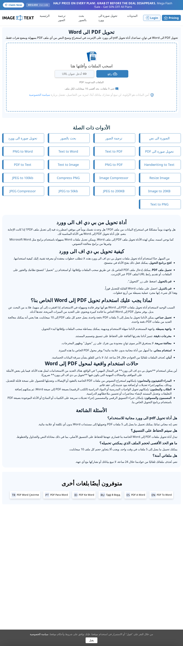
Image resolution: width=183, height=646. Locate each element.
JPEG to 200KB (114, 191)
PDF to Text (22, 164)
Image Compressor (113, 178)
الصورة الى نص (159, 138)
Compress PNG (68, 178)
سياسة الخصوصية (39, 634)
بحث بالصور (68, 138)
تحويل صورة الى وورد (22, 138)
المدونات (132, 16)
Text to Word (68, 151)
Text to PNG (159, 204)
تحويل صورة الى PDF (159, 151)
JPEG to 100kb (22, 178)
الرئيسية (45, 16)
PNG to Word (23, 151)
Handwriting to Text (159, 164)
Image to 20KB (159, 191)
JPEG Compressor (22, 191)
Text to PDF (113, 151)
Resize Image (159, 178)
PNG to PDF (114, 164)
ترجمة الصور (113, 138)
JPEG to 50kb (68, 191)
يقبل (91, 640)
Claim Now (15, 5)
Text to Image (68, 164)
